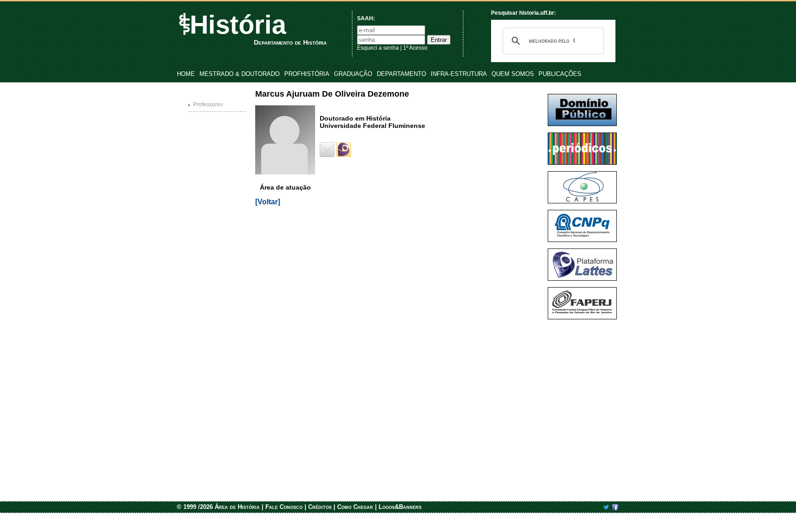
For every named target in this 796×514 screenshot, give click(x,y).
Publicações (559, 73)
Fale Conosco (284, 506)
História (238, 24)
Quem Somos (513, 73)
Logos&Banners (400, 506)
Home (186, 73)
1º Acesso (415, 48)
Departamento (401, 73)
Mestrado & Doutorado (239, 73)
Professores (208, 104)
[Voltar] (267, 202)
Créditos (320, 506)
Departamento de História (290, 42)
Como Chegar (355, 506)
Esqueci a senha (378, 48)
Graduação (353, 73)
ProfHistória (306, 73)
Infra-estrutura (459, 73)
